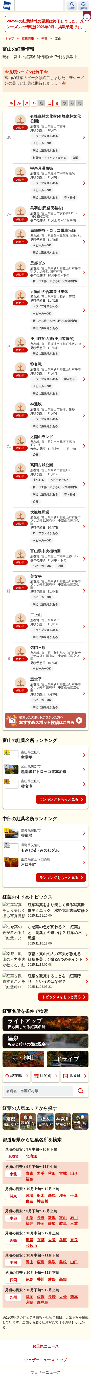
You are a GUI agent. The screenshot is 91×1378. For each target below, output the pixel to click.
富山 (63, 1217)
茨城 (29, 1195)
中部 (44, 38)
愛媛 (52, 1279)
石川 (74, 1217)
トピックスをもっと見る (61, 997)
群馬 (52, 1195)
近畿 (13, 1240)
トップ (9, 38)
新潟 (52, 1217)
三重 (74, 1223)
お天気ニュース (45, 1346)
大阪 (52, 1240)
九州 (13, 1297)
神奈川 (42, 1201)
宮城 (63, 1173)
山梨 (29, 1217)
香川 (40, 1279)
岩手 (40, 1173)
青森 (29, 1173)
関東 (13, 1196)
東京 (29, 1201)
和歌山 (31, 1245)
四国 (13, 1280)
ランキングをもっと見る (58, 799)
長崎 (52, 1296)
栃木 (40, 1195)
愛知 (52, 1223)
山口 (74, 1262)
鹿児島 (42, 1302)
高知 (63, 1279)
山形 (74, 1173)
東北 (13, 1174)
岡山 (29, 1262)
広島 (40, 1262)
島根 (63, 1262)
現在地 (16, 1075)
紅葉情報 (28, 38)
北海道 (13, 1157)
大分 (63, 1296)
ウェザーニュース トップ (45, 1360)
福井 (29, 1223)
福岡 (29, 1296)
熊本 (74, 1296)
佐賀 (40, 1296)
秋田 (52, 1173)
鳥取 (52, 1262)
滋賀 (29, 1240)
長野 (40, 1217)
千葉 (74, 1195)
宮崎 (29, 1302)
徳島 (29, 1279)
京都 (40, 1240)
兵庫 (63, 1240)
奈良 (74, 1240)
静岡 (40, 1223)
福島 (29, 1179)
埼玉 (63, 1195)
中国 (13, 1263)
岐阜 (63, 1223)
